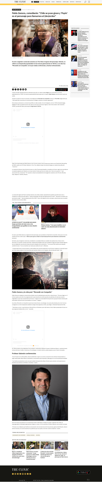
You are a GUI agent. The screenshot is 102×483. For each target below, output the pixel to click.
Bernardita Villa (64, 85)
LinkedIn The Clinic (25, 474)
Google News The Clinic (30, 474)
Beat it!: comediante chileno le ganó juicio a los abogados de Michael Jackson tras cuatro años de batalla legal (18, 454)
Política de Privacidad (22, 482)
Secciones (89, 2)
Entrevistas (17, 9)
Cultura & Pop (57, 450)
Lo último (36, 1)
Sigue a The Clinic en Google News (61, 89)
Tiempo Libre (66, 1)
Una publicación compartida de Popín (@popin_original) (28, 142)
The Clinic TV (23, 474)
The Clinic (32, 2)
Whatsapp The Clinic (20, 474)
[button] (13, 89)
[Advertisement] (28, 152)
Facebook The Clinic (15, 474)
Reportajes (78, 1)
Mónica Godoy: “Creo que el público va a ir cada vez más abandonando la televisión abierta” (53, 226)
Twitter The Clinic (13, 474)
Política (42, 1)
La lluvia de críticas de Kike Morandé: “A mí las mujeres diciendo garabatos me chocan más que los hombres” (46, 454)
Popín (36, 100)
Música (13, 449)
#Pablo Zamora (30, 435)
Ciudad (53, 1)
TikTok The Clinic (28, 474)
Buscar (85, 2)
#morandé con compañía (19, 435)
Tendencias (58, 1)
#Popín (38, 435)
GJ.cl (88, 480)
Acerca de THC (22, 480)
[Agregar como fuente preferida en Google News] (83, 473)
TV (40, 449)
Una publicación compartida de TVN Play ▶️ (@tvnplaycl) (28, 345)
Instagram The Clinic (18, 474)
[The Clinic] (20, 2)
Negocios (48, 1)
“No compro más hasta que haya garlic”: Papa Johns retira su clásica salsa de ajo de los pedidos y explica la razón (83, 49)
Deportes (72, 1)
